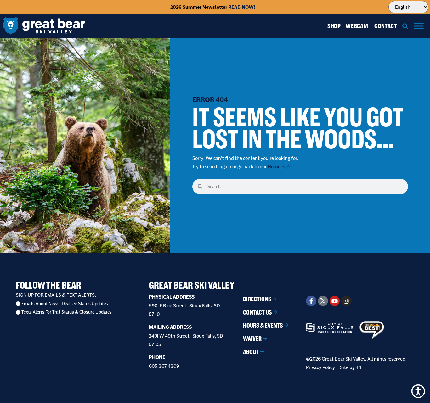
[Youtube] (335, 301)
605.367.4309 (164, 366)
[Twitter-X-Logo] (323, 301)
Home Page (280, 167)
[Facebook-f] (311, 301)
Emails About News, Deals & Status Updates (64, 303)
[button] (405, 26)
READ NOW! (241, 7)
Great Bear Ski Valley (192, 285)
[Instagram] (346, 301)
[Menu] (419, 26)
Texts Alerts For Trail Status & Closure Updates (66, 312)
